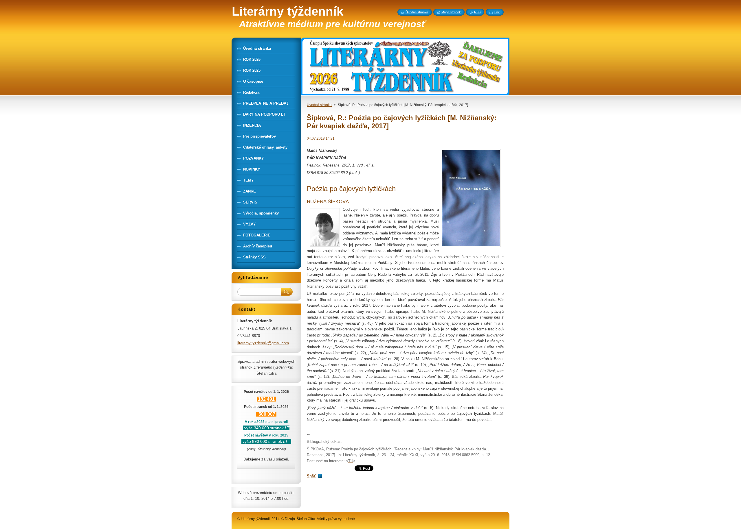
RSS (477, 12)
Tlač (497, 12)
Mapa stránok (451, 12)
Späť (311, 476)
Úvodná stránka (319, 105)
